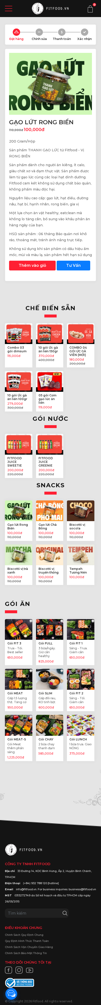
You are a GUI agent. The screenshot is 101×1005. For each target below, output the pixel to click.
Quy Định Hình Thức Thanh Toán (27, 941)
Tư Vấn (73, 265)
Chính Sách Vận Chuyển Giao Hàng (29, 947)
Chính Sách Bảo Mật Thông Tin (26, 953)
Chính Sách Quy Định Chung (24, 935)
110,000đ (16, 130)
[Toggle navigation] (8, 8)
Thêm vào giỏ (32, 265)
